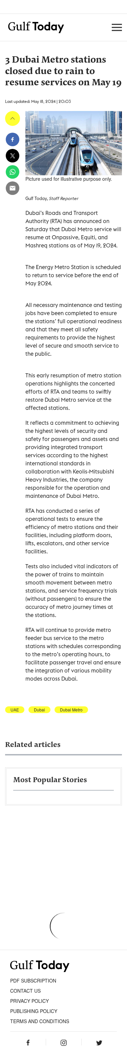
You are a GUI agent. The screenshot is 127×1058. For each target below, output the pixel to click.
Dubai (39, 710)
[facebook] (12, 139)
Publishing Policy (33, 1011)
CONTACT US (25, 990)
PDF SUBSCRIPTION (33, 980)
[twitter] (12, 155)
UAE (14, 710)
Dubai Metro (71, 710)
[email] (12, 188)
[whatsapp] (12, 172)
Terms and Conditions (39, 1021)
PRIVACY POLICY (29, 1000)
